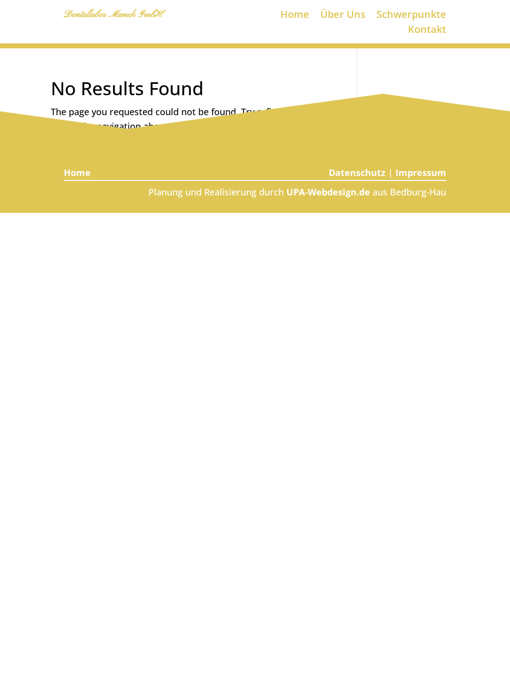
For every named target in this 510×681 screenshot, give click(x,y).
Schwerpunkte (411, 16)
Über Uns (343, 16)
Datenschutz (357, 172)
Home (294, 16)
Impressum (420, 172)
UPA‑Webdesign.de (328, 192)
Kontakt (427, 31)
